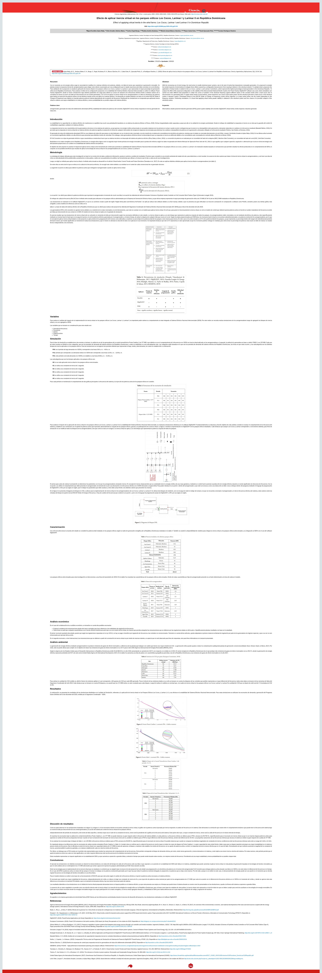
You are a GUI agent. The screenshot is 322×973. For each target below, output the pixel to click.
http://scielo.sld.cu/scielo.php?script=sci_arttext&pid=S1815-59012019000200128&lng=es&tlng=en (213, 958)
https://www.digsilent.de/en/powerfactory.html (107, 918)
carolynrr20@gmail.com (165, 58)
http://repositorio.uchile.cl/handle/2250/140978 (159, 942)
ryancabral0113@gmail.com (165, 52)
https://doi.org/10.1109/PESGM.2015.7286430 (118, 926)
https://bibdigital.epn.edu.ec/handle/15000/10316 (172, 939)
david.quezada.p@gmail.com (165, 55)
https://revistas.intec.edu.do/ (199, 14)
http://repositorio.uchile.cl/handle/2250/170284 (172, 936)
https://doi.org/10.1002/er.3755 (115, 906)
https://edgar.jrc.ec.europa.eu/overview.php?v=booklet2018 (158, 921)
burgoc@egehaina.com (180, 41)
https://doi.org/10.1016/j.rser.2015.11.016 (158, 952)
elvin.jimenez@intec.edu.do (197, 38)
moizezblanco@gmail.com (164, 49)
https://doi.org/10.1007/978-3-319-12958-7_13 (258, 933)
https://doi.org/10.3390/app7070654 (180, 949)
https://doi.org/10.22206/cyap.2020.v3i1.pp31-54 (163, 26)
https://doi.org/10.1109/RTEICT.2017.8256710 (63, 915)
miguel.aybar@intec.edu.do (186, 35)
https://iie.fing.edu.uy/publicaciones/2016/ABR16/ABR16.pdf (201, 910)
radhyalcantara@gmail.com (164, 47)
